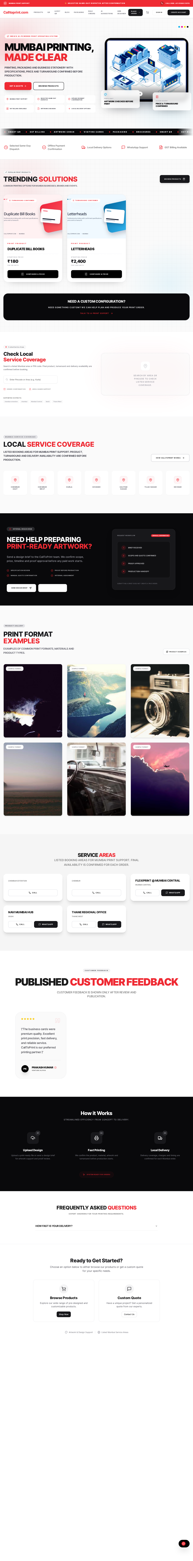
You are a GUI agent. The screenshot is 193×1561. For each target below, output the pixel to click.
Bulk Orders (91, 12)
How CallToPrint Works (168, 458)
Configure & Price (35, 274)
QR (48, 12)
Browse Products (49, 86)
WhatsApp (174, 893)
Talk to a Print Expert (94, 313)
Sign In (159, 12)
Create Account (178, 12)
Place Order (134, 12)
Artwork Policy (50, 588)
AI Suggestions (107, 12)
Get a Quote (16, 86)
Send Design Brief (19, 588)
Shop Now (64, 1314)
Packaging (79, 12)
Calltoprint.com (15, 12)
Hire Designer (121, 12)
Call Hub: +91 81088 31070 (178, 3)
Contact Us (129, 1314)
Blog (67, 12)
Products (38, 12)
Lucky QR (57, 12)
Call (34, 893)
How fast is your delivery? (53, 1225)
